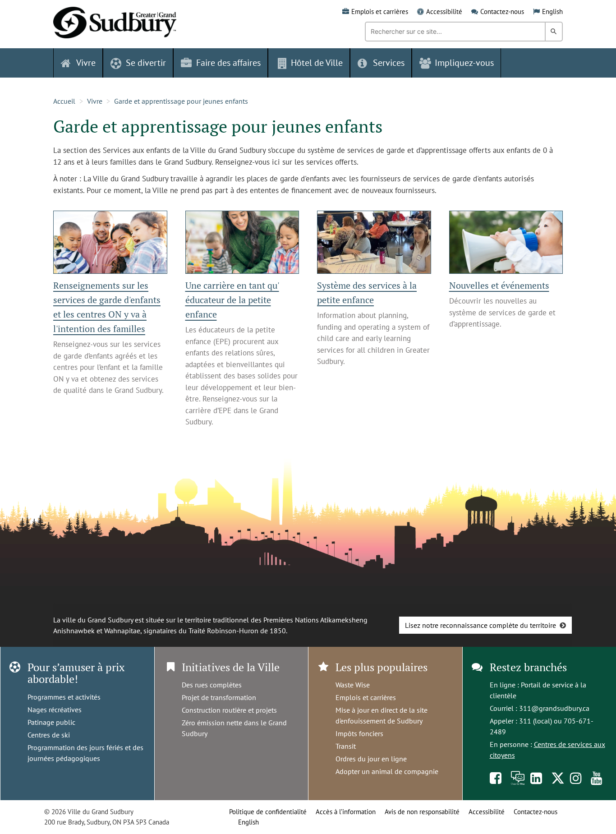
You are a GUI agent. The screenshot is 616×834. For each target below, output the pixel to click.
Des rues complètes (212, 684)
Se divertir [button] (146, 63)
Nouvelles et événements (499, 285)
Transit (346, 746)
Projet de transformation (219, 697)
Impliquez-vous (464, 63)
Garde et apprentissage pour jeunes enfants (181, 101)
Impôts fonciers (359, 733)
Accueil (64, 101)
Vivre (94, 101)
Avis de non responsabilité (422, 811)
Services (389, 63)
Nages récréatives (55, 709)
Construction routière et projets (229, 709)
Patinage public (51, 722)
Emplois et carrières (379, 11)
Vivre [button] (86, 63)
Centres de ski (49, 734)
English (552, 11)
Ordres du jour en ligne (371, 758)
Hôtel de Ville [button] (317, 63)
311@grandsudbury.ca (554, 708)
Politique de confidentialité (268, 811)
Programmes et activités (64, 696)
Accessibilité (444, 11)
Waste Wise (353, 684)
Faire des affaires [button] (228, 63)
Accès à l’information (346, 811)
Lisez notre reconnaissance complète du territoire (480, 625)
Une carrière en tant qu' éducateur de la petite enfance (232, 299)
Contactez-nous (502, 11)
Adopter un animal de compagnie (387, 771)
